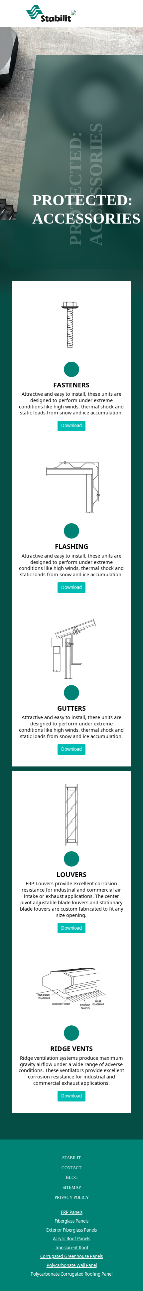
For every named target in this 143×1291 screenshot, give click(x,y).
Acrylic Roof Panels (71, 1239)
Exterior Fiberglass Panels (71, 1230)
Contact (71, 1167)
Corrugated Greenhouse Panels (71, 1256)
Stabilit (71, 1157)
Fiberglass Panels (71, 1221)
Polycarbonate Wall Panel (72, 1265)
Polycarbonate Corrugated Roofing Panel (71, 1274)
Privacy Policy (72, 1197)
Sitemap (72, 1187)
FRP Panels (71, 1212)
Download (71, 425)
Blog (71, 1177)
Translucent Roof (71, 1248)
